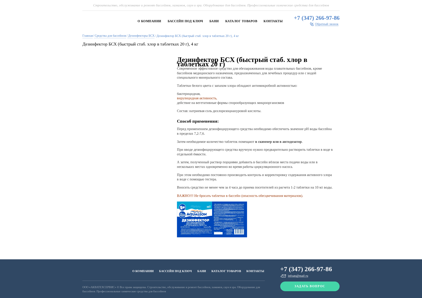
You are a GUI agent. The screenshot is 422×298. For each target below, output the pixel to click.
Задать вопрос (310, 286)
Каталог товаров (241, 21)
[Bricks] (106, 271)
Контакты (273, 21)
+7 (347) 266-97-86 (317, 18)
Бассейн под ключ (185, 21)
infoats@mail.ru (298, 276)
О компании (149, 21)
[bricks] (104, 21)
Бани (214, 21)
